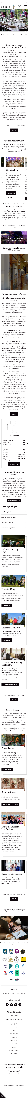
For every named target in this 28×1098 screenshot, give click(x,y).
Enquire (14, 130)
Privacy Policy (14, 1050)
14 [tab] (13, 945)
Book (5, 2)
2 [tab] (15, 29)
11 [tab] (23, 943)
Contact (14, 1027)
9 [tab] (22, 204)
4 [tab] (10, 204)
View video (14, 1040)
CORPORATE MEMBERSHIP (10, 684)
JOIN (14, 34)
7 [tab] (17, 204)
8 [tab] (19, 204)
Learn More (6, 605)
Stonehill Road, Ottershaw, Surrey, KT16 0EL (14, 993)
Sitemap (14, 1053)
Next (27, 443)
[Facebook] (7, 1004)
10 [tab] (24, 204)
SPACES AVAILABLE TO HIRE (10, 804)
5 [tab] (13, 204)
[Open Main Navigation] (25, 6)
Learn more (11, 193)
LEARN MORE (6, 640)
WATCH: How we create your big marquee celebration (14, 239)
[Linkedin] (15, 1004)
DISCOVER (5, 34)
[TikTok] (19, 1004)
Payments (14, 1024)
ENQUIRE (10, 197)
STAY (20, 34)
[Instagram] (11, 1004)
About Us (14, 1037)
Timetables (14, 1034)
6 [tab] (15, 204)
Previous (0, 443)
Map (14, 1030)
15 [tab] (15, 945)
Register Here (14, 1072)
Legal (14, 1047)
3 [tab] (8, 204)
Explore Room (14, 464)
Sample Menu (7, 769)
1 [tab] (13, 29)
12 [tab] (25, 943)
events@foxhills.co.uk (9, 126)
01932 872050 (21, 126)
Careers (14, 1044)
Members (14, 2)
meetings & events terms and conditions (13, 911)
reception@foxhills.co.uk (14, 1019)
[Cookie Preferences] (3, 1095)
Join (23, 2)
